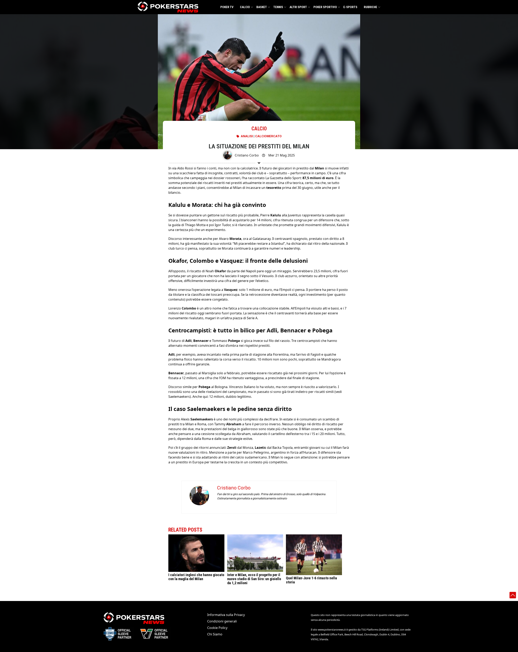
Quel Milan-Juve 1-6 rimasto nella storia (311, 580)
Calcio (245, 7)
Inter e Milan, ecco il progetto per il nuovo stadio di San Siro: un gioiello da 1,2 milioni (254, 579)
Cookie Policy (217, 627)
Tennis (278, 7)
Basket (261, 7)
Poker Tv (227, 7)
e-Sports (350, 7)
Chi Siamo (214, 634)
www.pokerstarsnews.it (332, 629)
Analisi (247, 136)
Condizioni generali (222, 621)
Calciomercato (268, 136)
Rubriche (370, 7)
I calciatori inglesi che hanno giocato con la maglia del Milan (196, 577)
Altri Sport (298, 7)
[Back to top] (513, 595)
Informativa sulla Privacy (226, 615)
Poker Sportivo (325, 7)
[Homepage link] (168, 7)
